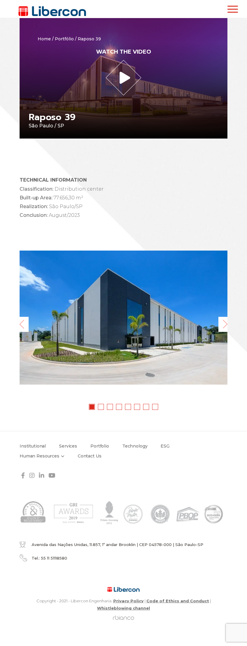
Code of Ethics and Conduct (177, 600)
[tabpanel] (123, 318)
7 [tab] (146, 407)
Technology (135, 446)
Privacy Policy (128, 600)
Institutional (33, 446)
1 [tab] (92, 407)
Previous (24, 324)
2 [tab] (101, 407)
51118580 (54, 558)
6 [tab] (137, 407)
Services (68, 446)
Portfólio (64, 39)
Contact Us (90, 456)
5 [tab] (128, 407)
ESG (165, 446)
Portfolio (99, 446)
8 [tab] (155, 407)
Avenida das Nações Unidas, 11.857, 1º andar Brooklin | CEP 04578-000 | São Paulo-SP (117, 544)
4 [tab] (119, 407)
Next (222, 324)
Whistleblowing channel (123, 608)
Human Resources (39, 456)
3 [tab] (110, 407)
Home (44, 39)
